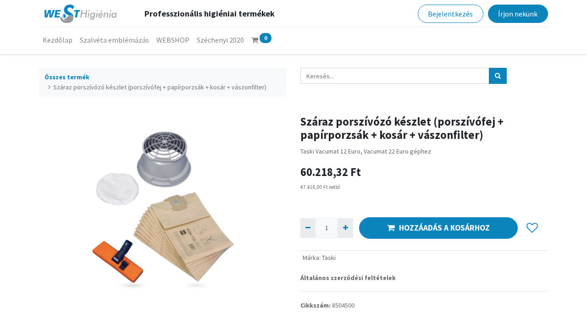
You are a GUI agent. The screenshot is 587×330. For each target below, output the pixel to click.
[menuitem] (57, 40)
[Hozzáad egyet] (345, 228)
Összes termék (66, 77)
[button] (532, 227)
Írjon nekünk (517, 13)
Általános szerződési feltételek (348, 278)
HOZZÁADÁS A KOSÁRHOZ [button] (444, 228)
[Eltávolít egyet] (308, 228)
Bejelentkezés (450, 13)
